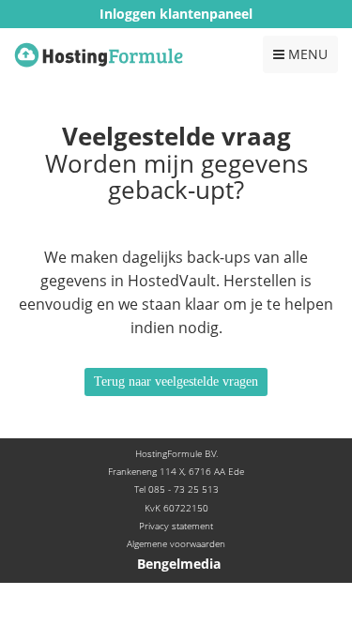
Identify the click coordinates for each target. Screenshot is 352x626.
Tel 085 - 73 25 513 (176, 489)
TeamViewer (176, 42)
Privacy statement (176, 525)
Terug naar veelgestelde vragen (176, 381)
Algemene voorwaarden (176, 543)
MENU (300, 58)
